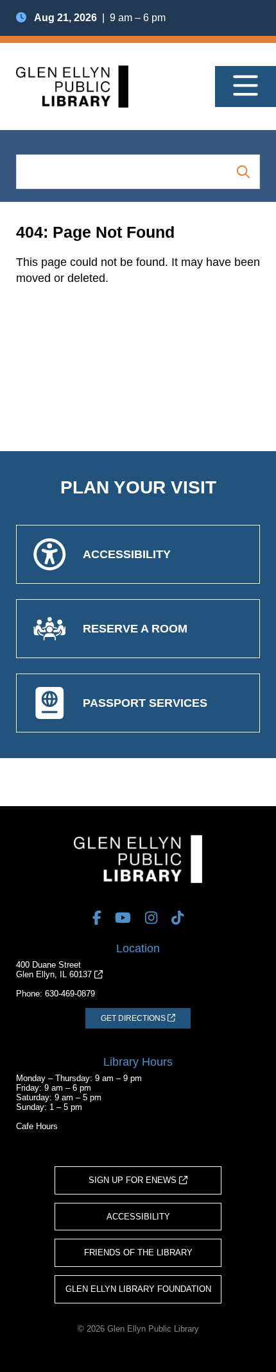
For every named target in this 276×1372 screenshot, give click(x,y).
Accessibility (138, 1216)
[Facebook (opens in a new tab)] (96, 918)
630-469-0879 (70, 993)
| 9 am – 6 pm (100, 17)
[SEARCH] (243, 171)
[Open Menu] (245, 86)
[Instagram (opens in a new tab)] (151, 918)
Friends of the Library (138, 1252)
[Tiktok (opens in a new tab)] (177, 918)
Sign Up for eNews (134, 1180)
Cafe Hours (37, 1126)
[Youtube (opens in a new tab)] (123, 918)
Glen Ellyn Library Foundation (138, 1289)
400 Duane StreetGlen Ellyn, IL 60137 (55, 969)
